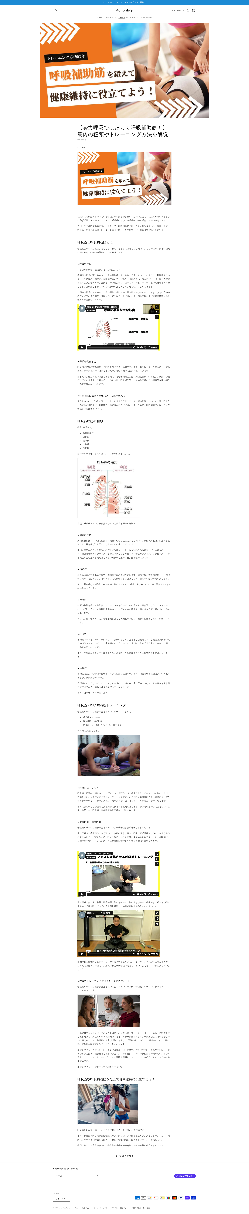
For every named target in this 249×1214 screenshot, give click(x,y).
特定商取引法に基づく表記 (141, 1208)
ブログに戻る (126, 1155)
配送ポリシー (124, 1208)
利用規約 (115, 1208)
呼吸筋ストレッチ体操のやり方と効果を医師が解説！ (110, 523)
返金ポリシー (86, 1208)
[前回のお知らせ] (54, 2)
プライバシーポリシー (101, 1208)
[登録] (97, 1176)
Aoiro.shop (62, 1208)
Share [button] (82, 147)
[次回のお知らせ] (195, 2)
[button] (56, 10)
